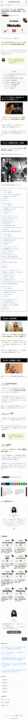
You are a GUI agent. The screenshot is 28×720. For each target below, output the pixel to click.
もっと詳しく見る (14, 632)
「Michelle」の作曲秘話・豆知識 (12, 82)
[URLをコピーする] (25, 484)
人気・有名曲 (5, 15)
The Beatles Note (14, 2)
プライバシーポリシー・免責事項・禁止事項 (14, 715)
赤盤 (17, 15)
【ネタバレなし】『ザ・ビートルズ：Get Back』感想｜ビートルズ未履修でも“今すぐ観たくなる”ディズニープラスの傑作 (14, 665)
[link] (14, 529)
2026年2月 (5, 679)
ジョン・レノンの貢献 (11, 86)
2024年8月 (5, 691)
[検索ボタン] (26, 2)
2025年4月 (5, 682)
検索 (24, 639)
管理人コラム (6, 705)
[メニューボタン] (2, 2)
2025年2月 (5, 688)
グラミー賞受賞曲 (10, 88)
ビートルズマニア (14, 515)
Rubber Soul (13, 15)
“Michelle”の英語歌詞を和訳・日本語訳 (13, 78)
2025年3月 (5, 685)
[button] (3, 484)
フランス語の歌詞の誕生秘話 (13, 84)
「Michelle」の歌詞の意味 (10, 80)
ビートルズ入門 (6, 699)
